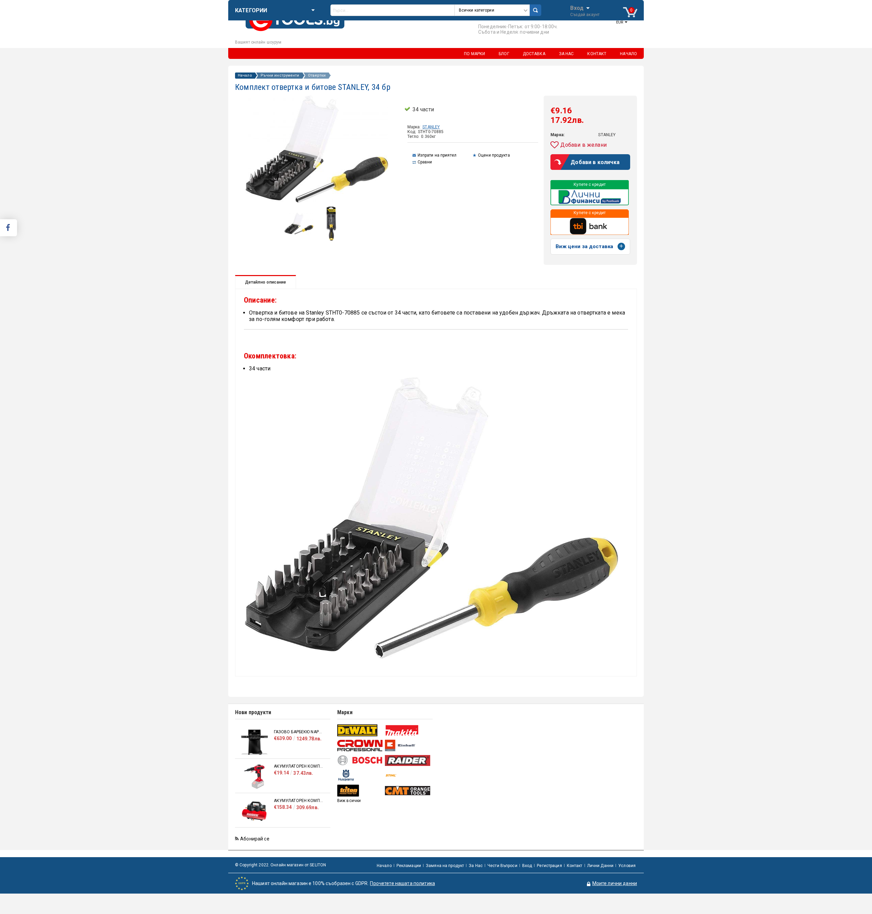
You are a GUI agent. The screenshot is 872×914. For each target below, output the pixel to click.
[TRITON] (360, 791)
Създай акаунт (585, 14)
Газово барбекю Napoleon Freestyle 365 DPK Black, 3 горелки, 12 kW (299, 731)
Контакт (574, 865)
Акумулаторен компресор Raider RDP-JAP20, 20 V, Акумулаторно (299, 766)
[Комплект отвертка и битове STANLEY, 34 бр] (298, 233)
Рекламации (408, 865)
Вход (576, 7)
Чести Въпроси (502, 865)
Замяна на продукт (445, 865)
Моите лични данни (614, 883)
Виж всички (349, 800)
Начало (245, 76)
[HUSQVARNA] (360, 775)
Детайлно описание (265, 282)
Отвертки (317, 76)
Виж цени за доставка (584, 246)
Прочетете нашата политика (402, 883)
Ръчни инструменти (280, 76)
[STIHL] (408, 775)
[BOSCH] (360, 760)
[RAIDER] (408, 760)
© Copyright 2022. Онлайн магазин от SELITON (280, 865)
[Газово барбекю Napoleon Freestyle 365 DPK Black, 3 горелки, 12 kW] (254, 742)
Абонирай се (254, 838)
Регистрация (549, 865)
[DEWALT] (360, 730)
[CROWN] (360, 745)
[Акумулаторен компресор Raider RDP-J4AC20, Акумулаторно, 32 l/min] (254, 811)
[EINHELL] (408, 746)
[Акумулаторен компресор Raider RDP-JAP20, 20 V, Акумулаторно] (254, 776)
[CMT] (408, 790)
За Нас (476, 865)
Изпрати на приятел (437, 155)
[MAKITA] (408, 730)
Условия (627, 865)
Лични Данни (600, 865)
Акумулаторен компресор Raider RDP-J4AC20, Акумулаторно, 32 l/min (299, 800)
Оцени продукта (494, 155)
